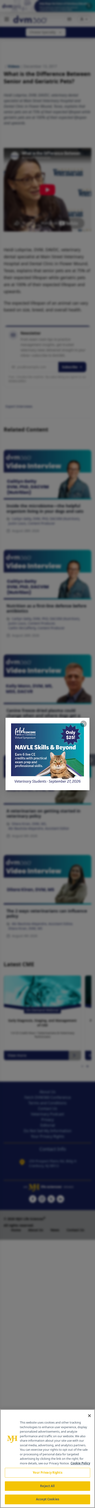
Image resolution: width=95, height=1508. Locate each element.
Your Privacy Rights (47, 1472)
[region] (47, 1458)
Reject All (47, 1486)
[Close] (89, 1416)
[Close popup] (83, 724)
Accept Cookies (47, 1499)
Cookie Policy (80, 1463)
